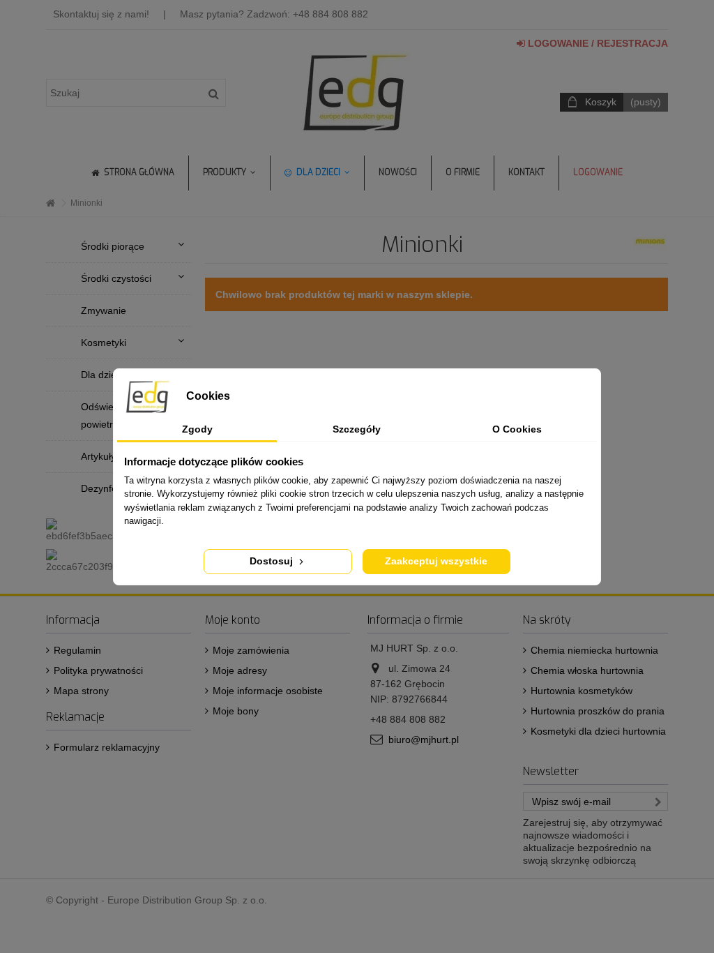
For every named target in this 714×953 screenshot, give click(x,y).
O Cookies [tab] (517, 429)
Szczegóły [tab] (357, 429)
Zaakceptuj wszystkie (436, 560)
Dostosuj (273, 560)
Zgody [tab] (197, 429)
